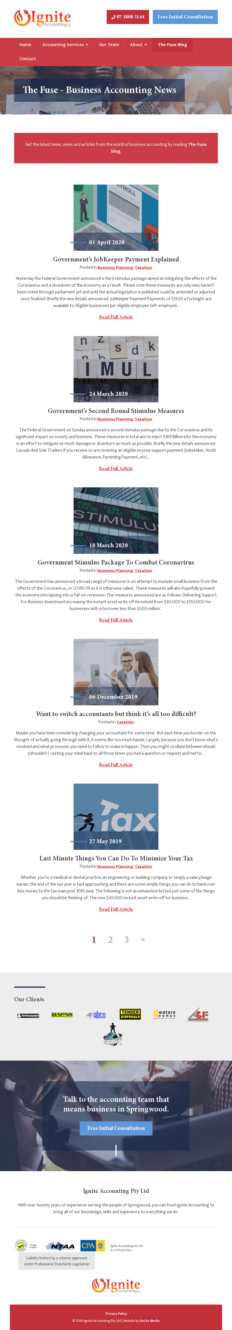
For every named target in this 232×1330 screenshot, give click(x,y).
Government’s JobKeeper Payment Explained (116, 260)
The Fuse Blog (172, 45)
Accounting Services (63, 45)
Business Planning (115, 267)
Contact (28, 59)
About (136, 45)
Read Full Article (116, 317)
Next (140, 941)
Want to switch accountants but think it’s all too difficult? (116, 714)
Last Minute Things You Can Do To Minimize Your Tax (116, 859)
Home (25, 45)
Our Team (109, 45)
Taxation (143, 267)
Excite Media (150, 1320)
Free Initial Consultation (185, 17)
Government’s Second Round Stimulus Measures (116, 411)
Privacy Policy (116, 1313)
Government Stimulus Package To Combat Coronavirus (116, 563)
